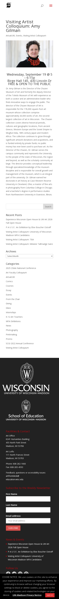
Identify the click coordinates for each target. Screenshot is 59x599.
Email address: (13, 515)
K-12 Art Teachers (14, 316)
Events (19, 35)
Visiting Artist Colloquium (34, 35)
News (8, 325)
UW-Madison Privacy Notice (27, 595)
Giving (8, 303)
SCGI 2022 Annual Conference (20, 343)
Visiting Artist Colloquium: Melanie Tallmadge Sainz (29, 244)
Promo (9, 339)
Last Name (11, 505)
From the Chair (13, 299)
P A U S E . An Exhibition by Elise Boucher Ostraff (28, 227)
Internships (11, 312)
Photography (12, 330)
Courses (9, 285)
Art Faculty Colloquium (16, 272)
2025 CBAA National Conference (21, 268)
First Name (11, 494)
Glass (8, 308)
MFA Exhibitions (13, 321)
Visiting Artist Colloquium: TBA (20, 239)
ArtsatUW (10, 35)
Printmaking (11, 334)
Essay (8, 290)
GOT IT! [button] (50, 595)
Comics (9, 281)
